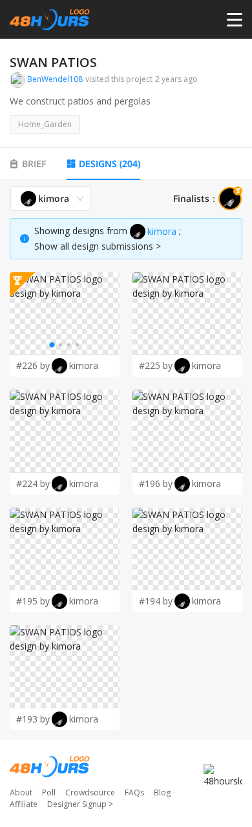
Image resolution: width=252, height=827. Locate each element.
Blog (162, 792)
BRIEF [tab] (34, 163)
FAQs (134, 792)
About (21, 792)
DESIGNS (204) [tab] (109, 163)
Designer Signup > (80, 804)
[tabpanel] (126, 458)
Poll (49, 792)
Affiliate (23, 804)
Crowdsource (90, 792)
